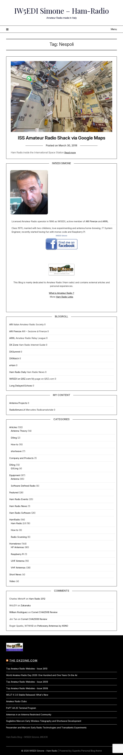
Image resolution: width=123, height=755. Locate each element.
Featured (13, 492)
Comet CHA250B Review (44, 612)
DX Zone (13, 344)
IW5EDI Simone (61, 236)
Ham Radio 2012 (37, 598)
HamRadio (14, 519)
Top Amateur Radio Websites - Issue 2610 (26, 668)
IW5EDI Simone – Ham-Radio (61, 10)
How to (14, 444)
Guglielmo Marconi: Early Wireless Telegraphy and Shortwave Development (43, 721)
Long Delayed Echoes (20, 385)
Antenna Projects (18, 403)
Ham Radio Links (64, 296)
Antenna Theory (19, 430)
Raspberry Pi (17, 554)
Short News (15, 574)
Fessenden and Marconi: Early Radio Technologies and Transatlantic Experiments (46, 727)
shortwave (16, 451)
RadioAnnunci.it (17, 409)
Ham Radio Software (20, 512)
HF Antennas (17, 547)
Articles (13, 427)
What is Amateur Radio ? (61, 293)
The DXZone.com (23, 660)
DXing (14, 437)
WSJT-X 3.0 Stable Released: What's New (27, 695)
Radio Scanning (19, 537)
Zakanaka (26, 605)
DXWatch (14, 358)
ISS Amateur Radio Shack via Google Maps (61, 137)
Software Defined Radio (23, 485)
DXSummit (14, 351)
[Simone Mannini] (61, 250)
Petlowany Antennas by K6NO (52, 625)
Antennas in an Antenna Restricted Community (28, 714)
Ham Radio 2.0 (18, 523)
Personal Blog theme (91, 750)
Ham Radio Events (18, 499)
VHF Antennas (18, 567)
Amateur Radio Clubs (16, 701)
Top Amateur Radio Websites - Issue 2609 (27, 681)
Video (12, 581)
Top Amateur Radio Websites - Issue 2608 (27, 688)
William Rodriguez (18, 612)
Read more (70, 152)
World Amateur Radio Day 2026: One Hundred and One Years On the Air (41, 675)
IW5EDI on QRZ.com (20, 378)
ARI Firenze (92, 221)
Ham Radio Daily (17, 372)
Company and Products (21, 458)
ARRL (105, 221)
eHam (12, 365)
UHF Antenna (17, 560)
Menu (114, 29)
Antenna (15, 478)
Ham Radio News (18, 506)
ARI (11, 324)
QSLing (14, 468)
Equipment (14, 475)
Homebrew (15, 543)
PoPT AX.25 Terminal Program (21, 708)
